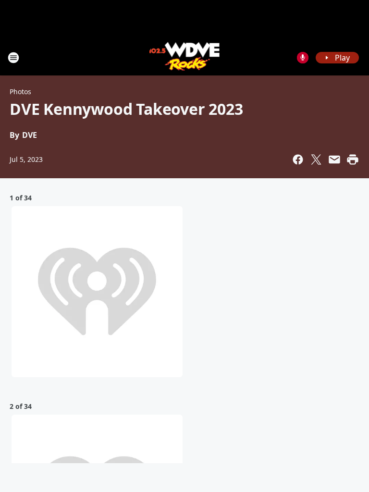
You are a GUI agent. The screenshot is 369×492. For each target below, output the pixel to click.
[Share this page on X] (316, 159)
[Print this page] (352, 159)
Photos (20, 91)
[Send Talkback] (302, 57)
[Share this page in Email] (334, 159)
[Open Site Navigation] (13, 57)
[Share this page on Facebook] (298, 159)
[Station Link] (184, 57)
